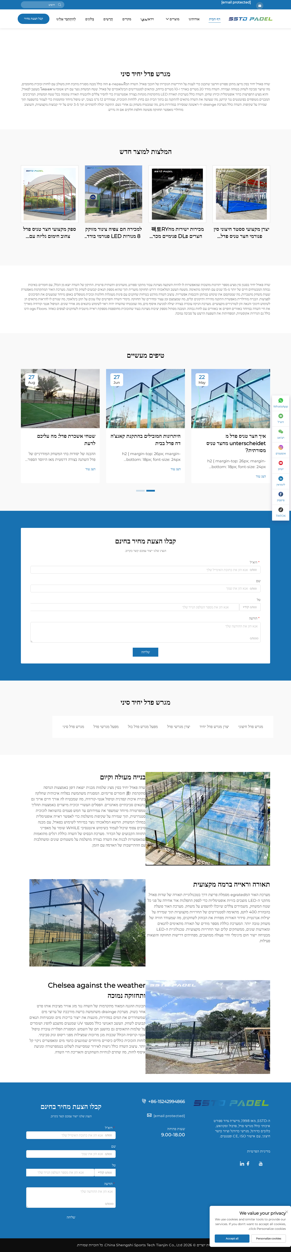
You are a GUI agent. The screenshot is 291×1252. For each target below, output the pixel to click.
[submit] (59, 4)
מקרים (126, 19)
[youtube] (260, 1164)
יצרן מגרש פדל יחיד (214, 726)
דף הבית (214, 19)
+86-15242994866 (166, 1101)
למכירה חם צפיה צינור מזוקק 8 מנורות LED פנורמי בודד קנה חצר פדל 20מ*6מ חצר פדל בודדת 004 (113, 233)
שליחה (145, 652)
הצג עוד (261, 476)
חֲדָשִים (108, 19)
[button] (150, 491)
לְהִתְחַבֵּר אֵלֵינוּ (66, 19)
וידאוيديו (147, 19)
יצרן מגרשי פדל (178, 726)
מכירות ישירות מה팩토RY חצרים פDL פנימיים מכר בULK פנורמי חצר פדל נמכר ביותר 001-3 (177, 233)
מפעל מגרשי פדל (106, 726)
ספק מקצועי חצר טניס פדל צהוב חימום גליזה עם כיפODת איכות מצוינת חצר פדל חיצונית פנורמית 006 (49, 233)
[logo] (230, 1103)
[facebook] (248, 1164)
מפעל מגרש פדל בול (143, 726)
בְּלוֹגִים (89, 19)
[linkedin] (242, 1164)
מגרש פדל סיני (73, 726)
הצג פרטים (241, 194)
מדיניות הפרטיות (258, 1151)
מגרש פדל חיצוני (250, 726)
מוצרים (174, 19)
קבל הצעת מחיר (33, 19)
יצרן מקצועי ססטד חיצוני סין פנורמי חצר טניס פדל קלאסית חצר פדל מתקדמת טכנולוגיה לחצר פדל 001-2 (241, 233)
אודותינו (194, 19)
